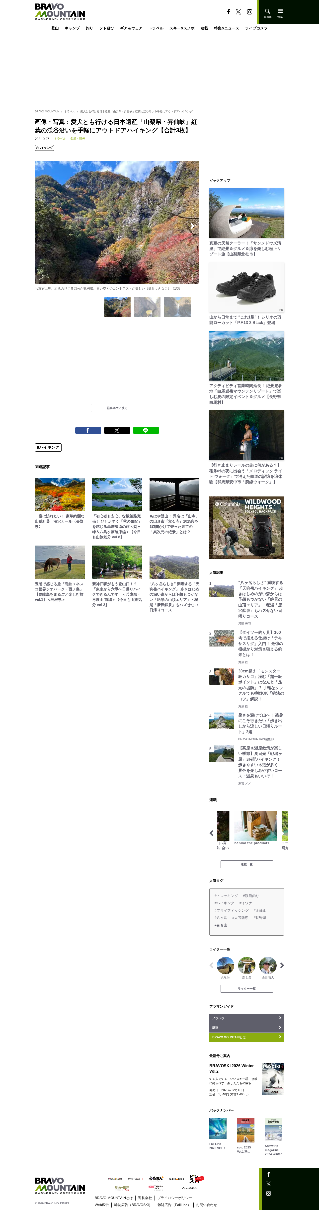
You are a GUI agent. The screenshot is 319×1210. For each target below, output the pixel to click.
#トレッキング (226, 896)
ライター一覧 (247, 988)
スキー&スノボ (182, 28)
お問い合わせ (206, 1205)
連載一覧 (247, 864)
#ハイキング (44, 148)
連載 (204, 28)
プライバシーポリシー (174, 1198)
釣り (89, 28)
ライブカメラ (256, 28)
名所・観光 (77, 138)
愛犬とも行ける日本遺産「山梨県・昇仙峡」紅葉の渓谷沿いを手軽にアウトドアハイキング (136, 111)
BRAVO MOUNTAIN (47, 111)
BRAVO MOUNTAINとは (114, 1198)
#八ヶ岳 (221, 918)
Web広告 (102, 1205)
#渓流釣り (251, 896)
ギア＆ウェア (131, 28)
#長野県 (260, 918)
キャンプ (72, 28)
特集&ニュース (226, 28)
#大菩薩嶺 (240, 918)
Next (192, 226)
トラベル (156, 28)
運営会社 (145, 1198)
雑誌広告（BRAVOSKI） (133, 1205)
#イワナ (245, 903)
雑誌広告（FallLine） (174, 1205)
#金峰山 (260, 910)
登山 (55, 28)
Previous (42, 226)
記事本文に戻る (117, 408)
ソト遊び (106, 28)
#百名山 (221, 925)
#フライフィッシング (232, 910)
